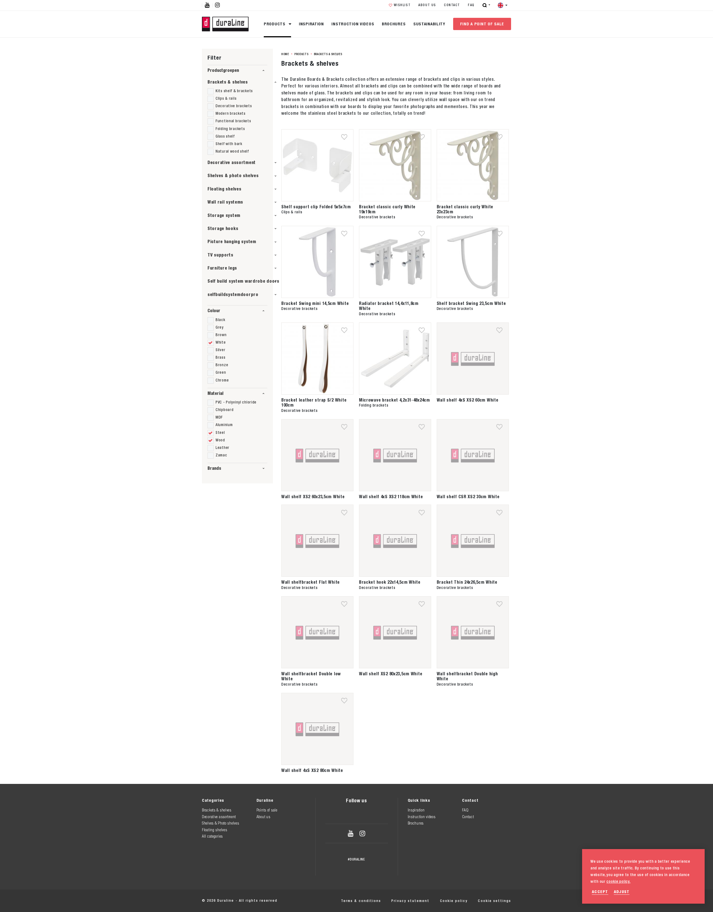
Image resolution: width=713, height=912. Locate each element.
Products (275, 23)
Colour (213, 310)
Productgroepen (223, 70)
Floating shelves (224, 189)
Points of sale (267, 810)
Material (215, 393)
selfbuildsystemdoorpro (232, 294)
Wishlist (402, 5)
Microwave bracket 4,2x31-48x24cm (394, 399)
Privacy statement (410, 901)
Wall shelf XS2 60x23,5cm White (313, 496)
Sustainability (429, 23)
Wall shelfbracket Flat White (310, 582)
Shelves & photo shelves (233, 175)
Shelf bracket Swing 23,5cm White (471, 303)
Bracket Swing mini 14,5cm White (315, 303)
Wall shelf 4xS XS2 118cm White (391, 496)
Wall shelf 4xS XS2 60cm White (468, 399)
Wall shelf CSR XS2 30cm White (468, 496)
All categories (212, 836)
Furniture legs (222, 268)
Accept (600, 891)
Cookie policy (454, 901)
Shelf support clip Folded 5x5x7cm (316, 206)
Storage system (223, 215)
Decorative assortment (231, 162)
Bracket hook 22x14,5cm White (390, 582)
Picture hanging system (231, 241)
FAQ (471, 5)
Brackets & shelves (227, 82)
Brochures (394, 23)
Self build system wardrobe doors (243, 281)
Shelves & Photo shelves (220, 823)
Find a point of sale (482, 23)
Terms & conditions (361, 901)
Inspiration (311, 23)
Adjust (622, 891)
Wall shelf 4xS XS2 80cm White (312, 770)
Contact (452, 5)
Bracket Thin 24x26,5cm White (467, 582)
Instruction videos (352, 23)
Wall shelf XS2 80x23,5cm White (391, 673)
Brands (214, 468)
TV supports (220, 255)
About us (427, 5)
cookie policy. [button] (618, 881)
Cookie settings (494, 901)
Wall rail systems (225, 202)
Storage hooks (222, 228)
